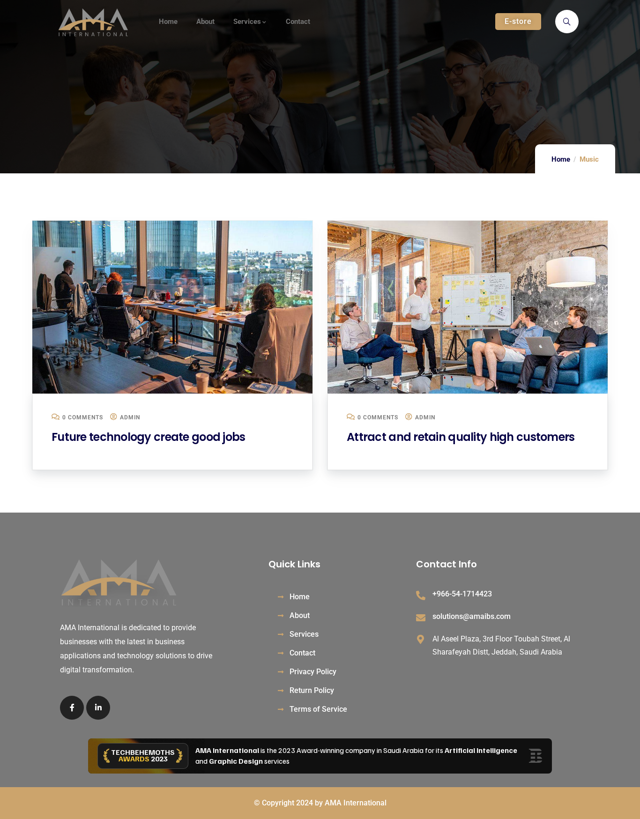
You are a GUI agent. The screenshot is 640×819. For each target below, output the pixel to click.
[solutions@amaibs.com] (420, 618)
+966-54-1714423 (462, 593)
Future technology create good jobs (149, 437)
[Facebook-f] (72, 708)
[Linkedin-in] (98, 708)
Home (560, 159)
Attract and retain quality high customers (460, 437)
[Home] (93, 22)
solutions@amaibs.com (471, 616)
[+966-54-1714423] (420, 595)
